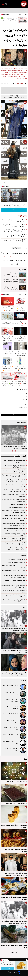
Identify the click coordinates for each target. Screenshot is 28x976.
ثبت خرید (14, 210)
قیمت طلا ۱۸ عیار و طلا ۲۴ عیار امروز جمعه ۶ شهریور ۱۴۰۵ (13, 571)
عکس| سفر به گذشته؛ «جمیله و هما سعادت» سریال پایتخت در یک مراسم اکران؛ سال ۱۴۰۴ (13, 524)
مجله (24, 607)
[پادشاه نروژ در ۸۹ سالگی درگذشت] (22, 715)
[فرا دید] (24, 4)
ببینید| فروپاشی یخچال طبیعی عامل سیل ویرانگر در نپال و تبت (13, 591)
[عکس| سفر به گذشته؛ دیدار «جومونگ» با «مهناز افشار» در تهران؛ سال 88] (22, 274)
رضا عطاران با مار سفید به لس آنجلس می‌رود (15, 515)
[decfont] (2, 84)
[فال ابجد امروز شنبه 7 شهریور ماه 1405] (14, 771)
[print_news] (13, 84)
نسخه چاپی (13, 264)
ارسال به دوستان (7, 261)
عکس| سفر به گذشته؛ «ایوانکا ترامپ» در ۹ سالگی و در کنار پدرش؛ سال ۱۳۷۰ (13, 500)
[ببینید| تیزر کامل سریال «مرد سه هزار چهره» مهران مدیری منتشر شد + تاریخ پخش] (14, 862)
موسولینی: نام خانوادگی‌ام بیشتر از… (10, 735)
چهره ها (23, 680)
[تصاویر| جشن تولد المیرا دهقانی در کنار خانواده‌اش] (22, 694)
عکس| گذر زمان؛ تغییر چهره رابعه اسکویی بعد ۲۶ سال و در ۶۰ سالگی (14, 601)
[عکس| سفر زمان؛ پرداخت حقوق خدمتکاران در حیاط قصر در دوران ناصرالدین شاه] (14, 618)
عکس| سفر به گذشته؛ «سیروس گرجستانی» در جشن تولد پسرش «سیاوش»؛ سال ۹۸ (14, 481)
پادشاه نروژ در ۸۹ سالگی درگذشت (11, 714)
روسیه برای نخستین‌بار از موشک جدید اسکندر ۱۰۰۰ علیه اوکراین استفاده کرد (14, 534)
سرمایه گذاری (7, 968)
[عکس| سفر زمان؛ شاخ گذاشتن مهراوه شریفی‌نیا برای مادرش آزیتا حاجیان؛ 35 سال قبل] (14, 662)
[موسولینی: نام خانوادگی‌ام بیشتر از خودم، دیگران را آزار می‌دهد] (22, 736)
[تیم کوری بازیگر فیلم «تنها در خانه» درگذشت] (22, 743)
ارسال (14, 415)
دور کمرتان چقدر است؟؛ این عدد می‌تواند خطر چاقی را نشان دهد (13, 519)
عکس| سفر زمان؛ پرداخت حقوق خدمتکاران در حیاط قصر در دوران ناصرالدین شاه (13, 511)
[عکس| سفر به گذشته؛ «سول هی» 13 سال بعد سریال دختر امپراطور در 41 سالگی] (22, 287)
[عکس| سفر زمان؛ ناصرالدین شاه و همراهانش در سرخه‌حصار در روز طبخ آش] (22, 281)
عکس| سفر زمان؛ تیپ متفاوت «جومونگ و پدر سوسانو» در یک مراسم (15, 241)
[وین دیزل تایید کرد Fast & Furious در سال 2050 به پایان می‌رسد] (22, 708)
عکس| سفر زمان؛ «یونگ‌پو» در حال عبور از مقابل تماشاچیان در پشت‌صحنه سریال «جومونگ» (14, 236)
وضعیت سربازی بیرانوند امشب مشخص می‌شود (11, 701)
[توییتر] (4, 253)
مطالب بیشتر (14, 952)
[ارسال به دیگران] (15, 84)
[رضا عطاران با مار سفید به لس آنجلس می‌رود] (22, 687)
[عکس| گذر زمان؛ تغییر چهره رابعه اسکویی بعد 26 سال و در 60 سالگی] (14, 640)
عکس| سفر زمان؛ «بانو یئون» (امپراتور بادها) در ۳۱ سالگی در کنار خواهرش (13, 221)
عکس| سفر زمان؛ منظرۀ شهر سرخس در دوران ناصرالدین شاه (15, 544)
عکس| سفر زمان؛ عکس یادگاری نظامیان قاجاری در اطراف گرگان (13, 485)
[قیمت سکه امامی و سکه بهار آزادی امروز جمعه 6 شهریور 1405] (14, 886)
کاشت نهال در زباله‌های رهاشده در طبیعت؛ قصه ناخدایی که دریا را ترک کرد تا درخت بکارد (14, 529)
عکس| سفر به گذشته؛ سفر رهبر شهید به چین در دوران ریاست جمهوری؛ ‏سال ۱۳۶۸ (14, 490)
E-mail (25, 399)
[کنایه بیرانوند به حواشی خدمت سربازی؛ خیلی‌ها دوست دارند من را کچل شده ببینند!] (22, 750)
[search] (6, 4)
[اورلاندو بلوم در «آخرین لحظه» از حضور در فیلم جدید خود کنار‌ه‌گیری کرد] (22, 729)
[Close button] (27, 960)
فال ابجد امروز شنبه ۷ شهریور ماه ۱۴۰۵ (16, 504)
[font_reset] (4, 84)
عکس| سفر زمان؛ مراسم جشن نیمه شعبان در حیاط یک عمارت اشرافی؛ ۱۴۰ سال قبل (13, 476)
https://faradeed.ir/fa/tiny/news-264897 (10, 257)
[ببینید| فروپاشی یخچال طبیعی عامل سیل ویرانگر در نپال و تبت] (14, 934)
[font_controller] (7, 84)
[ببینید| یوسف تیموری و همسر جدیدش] (22, 722)
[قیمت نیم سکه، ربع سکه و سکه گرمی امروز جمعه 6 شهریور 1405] (14, 814)
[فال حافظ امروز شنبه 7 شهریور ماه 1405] (14, 793)
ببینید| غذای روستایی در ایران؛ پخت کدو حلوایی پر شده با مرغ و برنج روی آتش (13, 539)
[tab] (15, 451)
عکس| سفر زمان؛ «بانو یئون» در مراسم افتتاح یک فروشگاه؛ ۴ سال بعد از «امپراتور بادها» (14, 226)
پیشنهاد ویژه (21, 422)
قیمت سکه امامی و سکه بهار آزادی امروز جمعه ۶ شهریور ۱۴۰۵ (14, 581)
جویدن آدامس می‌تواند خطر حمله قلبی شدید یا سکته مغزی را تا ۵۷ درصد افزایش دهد (14, 549)
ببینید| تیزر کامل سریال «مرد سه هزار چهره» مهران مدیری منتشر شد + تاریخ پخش (14, 576)
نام (26, 394)
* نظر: (26, 405)
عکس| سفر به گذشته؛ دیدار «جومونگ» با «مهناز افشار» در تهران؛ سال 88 (11, 275)
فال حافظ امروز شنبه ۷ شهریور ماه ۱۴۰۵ (16, 507)
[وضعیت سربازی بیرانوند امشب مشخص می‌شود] (22, 701)
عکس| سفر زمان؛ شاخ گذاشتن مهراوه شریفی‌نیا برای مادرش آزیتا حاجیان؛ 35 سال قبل (14, 674)
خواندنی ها (22, 269)
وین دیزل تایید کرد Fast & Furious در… (12, 708)
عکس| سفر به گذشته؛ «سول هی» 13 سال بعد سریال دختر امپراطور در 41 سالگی (11, 288)
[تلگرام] (7, 253)
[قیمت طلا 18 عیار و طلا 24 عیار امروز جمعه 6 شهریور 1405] (14, 838)
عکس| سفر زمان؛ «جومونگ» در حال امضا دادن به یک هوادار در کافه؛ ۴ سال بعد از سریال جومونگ (14, 231)
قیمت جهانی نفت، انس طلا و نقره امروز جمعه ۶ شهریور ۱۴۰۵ (14, 596)
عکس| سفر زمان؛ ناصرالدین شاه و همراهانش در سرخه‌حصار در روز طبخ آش (10, 281)
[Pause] (3, 201)
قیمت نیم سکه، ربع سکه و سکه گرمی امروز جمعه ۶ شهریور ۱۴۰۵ (13, 566)
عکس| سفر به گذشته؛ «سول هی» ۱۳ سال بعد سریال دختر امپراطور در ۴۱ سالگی (15, 447)
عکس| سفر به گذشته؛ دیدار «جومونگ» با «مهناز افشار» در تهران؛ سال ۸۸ (14, 461)
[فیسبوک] (1, 253)
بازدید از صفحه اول (18, 261)
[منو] (2, 4)
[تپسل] (2, 186)
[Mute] (5, 201)
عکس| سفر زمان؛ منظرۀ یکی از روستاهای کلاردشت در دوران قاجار (13, 495)
